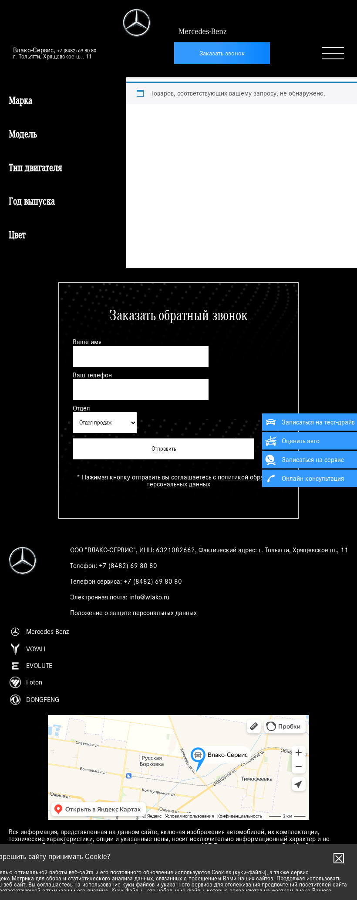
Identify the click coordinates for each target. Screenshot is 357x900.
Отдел (81, 408)
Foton (34, 682)
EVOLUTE (39, 665)
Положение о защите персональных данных (133, 612)
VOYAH (35, 649)
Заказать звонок (222, 53)
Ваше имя (87, 342)
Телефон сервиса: (126, 581)
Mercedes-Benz (47, 631)
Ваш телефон (92, 375)
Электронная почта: (119, 597)
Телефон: (113, 565)
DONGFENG (42, 699)
